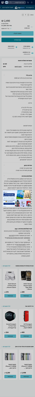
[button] (29, 190)
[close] (29, 190)
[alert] (17, 198)
